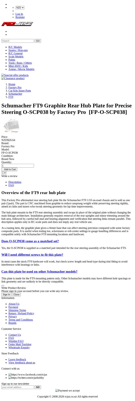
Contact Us (14, 334)
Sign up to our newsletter (15, 383)
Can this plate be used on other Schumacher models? (39, 271)
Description (14, 182)
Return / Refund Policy (21, 313)
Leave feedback (17, 359)
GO (38, 41)
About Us (13, 303)
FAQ (11, 185)
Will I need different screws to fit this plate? (32, 254)
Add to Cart (9, 169)
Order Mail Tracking (19, 344)
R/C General (15, 53)
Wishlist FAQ (16, 341)
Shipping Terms (17, 310)
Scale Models (15, 56)
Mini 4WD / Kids (18, 66)
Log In (19, 13)
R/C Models (15, 47)
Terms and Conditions (20, 319)
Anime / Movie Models (21, 69)
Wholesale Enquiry (19, 347)
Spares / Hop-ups (18, 50)
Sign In (6, 294)
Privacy (12, 316)
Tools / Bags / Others (20, 62)
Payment (13, 307)
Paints (11, 59)
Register (20, 17)
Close (16, 294)
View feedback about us (21, 362)
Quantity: (6, 162)
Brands (12, 322)
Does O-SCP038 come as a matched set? (30, 241)
